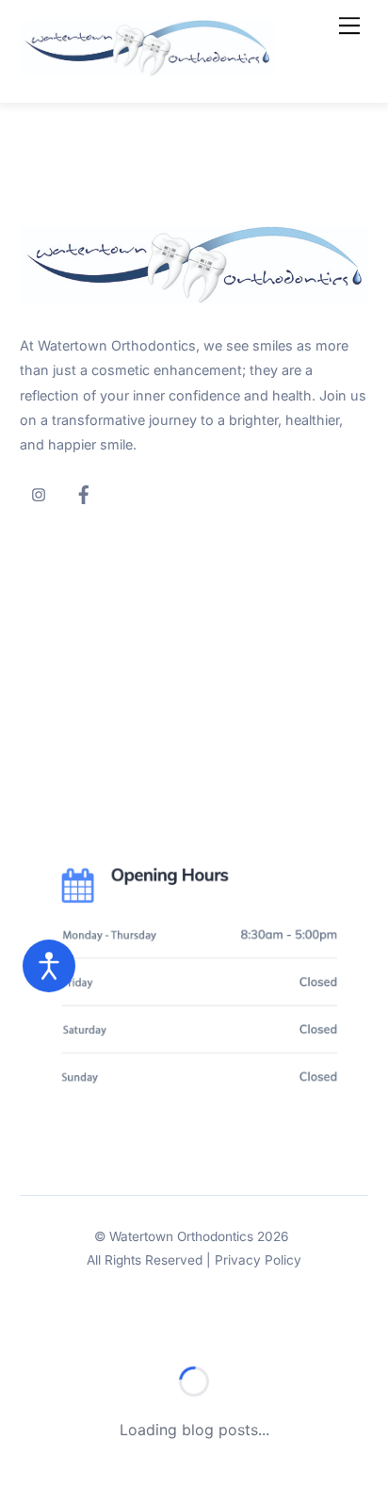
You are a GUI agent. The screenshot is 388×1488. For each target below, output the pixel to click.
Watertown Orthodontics (181, 1236)
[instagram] (38, 492)
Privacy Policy (258, 1259)
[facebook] (84, 492)
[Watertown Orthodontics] (147, 68)
